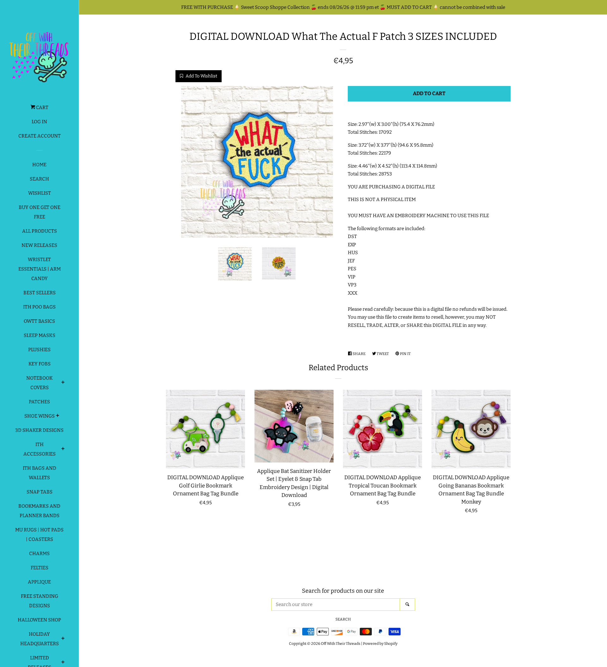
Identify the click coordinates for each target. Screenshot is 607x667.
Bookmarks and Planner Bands (39, 510)
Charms (39, 553)
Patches (39, 402)
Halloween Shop (39, 620)
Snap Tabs (39, 492)
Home (39, 165)
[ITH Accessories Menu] (63, 449)
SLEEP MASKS (39, 335)
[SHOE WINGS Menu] (58, 416)
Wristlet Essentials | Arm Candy (39, 269)
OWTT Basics (39, 321)
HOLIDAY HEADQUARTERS (39, 638)
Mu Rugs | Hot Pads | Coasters (39, 534)
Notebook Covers (39, 382)
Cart (41, 107)
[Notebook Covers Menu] (63, 383)
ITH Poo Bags (39, 307)
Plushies (39, 349)
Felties (39, 568)
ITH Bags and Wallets (39, 472)
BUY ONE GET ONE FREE (39, 212)
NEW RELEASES (39, 245)
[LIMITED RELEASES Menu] (63, 663)
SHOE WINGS (39, 416)
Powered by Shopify (380, 643)
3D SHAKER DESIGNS (39, 430)
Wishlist (39, 193)
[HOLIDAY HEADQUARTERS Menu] (63, 639)
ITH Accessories (39, 449)
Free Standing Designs (39, 601)
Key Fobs (39, 364)
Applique (39, 582)
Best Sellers (39, 293)
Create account (39, 136)
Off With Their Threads (340, 643)
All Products (39, 231)
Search (39, 179)
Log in (39, 122)
